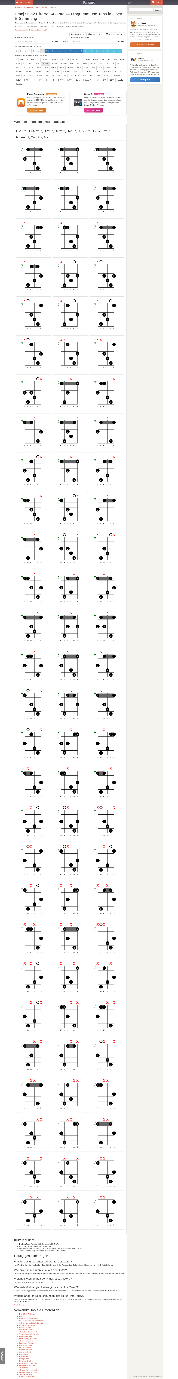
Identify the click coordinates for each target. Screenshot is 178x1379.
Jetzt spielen (145, 80)
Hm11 (116, 76)
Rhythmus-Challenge (26, 1361)
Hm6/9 (96, 80)
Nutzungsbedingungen (140, 1376)
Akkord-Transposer (26, 1341)
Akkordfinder (23, 1368)
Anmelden (158, 3)
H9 (104, 80)
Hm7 (39, 68)
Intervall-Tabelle (25, 1327)
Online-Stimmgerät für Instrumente (31, 1323)
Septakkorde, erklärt (26, 1374)
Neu (20, 3)
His (119, 51)
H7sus (107, 72)
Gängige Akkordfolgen (27, 1377)
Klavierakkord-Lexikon (27, 1365)
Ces (47, 51)
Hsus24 (75, 60)
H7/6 (114, 68)
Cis (86, 51)
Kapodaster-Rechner (26, 1343)
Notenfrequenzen (25, 1336)
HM (18, 64)
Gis (108, 51)
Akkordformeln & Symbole (28, 1332)
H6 (109, 60)
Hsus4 (61, 60)
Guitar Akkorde (28, 7)
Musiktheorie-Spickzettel (28, 1363)
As (76, 51)
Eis (97, 51)
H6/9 (122, 60)
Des (53, 51)
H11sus (77, 80)
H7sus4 (48, 72)
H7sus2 (57, 72)
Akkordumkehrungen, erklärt (29, 1370)
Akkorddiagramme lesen (28, 1372)
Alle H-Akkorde (19, 1305)
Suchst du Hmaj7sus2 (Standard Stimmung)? (31, 30)
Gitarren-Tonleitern (26, 1350)
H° (38, 60)
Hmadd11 (19, 84)
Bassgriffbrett (24, 1356)
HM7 (31, 68)
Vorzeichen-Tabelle (26, 1330)
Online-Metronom (25, 1345)
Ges (70, 51)
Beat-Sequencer (25, 1347)
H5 (68, 60)
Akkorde (18, 7)
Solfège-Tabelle (24, 1359)
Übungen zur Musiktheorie (28, 1318)
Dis (92, 51)
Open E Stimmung (41, 7)
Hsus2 (44, 60)
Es (59, 51)
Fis (103, 51)
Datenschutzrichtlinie (155, 1376)
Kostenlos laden (36, 110)
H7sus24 (66, 72)
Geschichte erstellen (145, 44)
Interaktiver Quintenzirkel (28, 1325)
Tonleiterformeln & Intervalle (29, 1334)
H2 (82, 60)
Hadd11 (120, 80)
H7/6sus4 (29, 72)
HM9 (27, 80)
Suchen (55, 41)
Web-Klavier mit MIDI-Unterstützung (32, 1321)
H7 (24, 64)
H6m (115, 60)
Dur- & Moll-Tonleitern (27, 1314)
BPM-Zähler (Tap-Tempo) (28, 1339)
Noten (21, 1316)
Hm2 (103, 60)
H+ (27, 60)
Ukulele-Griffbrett (25, 1354)
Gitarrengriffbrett (25, 1352)
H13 (111, 80)
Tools (29, 3)
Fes (65, 51)
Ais (114, 51)
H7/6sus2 (19, 72)
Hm (21, 60)
